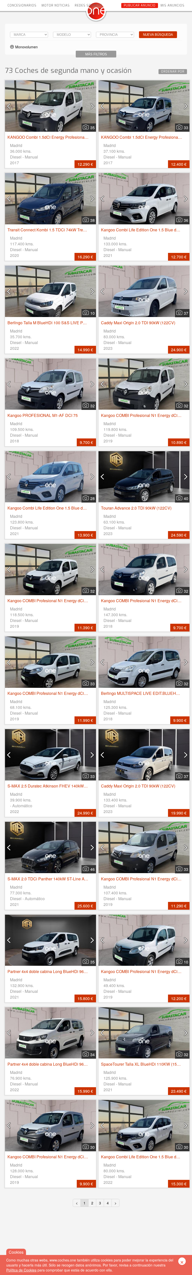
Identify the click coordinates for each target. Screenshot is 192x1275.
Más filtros (96, 54)
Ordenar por (172, 72)
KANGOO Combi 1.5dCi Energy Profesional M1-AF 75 (56, 137)
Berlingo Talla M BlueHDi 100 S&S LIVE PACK (49, 323)
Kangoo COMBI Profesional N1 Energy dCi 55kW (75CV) (58, 693)
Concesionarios (22, 6)
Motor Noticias (56, 6)
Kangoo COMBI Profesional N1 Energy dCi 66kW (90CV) (58, 600)
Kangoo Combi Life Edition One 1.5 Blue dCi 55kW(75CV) (59, 508)
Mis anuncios (172, 6)
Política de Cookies (21, 1269)
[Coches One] (96, 13)
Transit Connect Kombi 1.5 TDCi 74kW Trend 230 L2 (54, 230)
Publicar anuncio (140, 6)
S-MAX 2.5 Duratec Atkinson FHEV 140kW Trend (51, 786)
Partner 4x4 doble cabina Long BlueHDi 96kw (48, 971)
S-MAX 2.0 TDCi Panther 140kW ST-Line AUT (49, 879)
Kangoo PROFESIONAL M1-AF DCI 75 (43, 415)
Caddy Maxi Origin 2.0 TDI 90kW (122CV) (138, 323)
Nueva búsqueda (158, 35)
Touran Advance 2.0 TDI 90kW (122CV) (136, 508)
